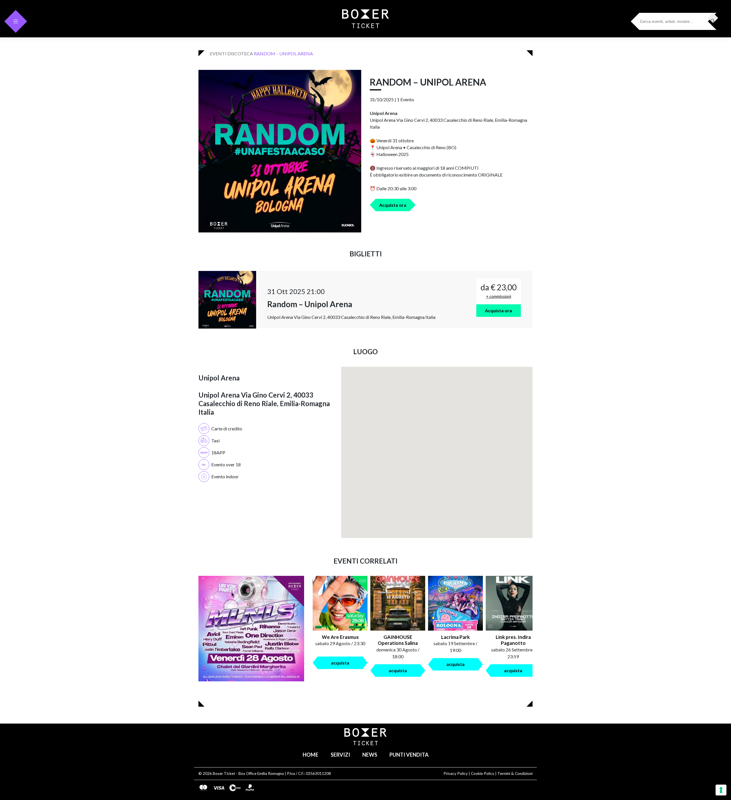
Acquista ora (392, 205)
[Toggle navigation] (15, 21)
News (369, 755)
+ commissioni (498, 296)
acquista (340, 662)
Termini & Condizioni (515, 773)
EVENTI (218, 53)
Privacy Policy (455, 773)
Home (310, 755)
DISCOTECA (240, 53)
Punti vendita (409, 755)
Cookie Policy (482, 773)
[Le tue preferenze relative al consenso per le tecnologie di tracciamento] (721, 790)
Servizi (340, 755)
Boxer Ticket (224, 773)
